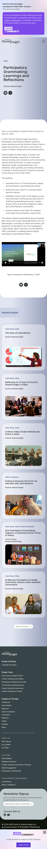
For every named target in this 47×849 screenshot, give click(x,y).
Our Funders (6, 744)
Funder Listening (9, 661)
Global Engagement (9, 768)
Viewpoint (14, 477)
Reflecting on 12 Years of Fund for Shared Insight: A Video (21, 383)
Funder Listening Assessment (12, 688)
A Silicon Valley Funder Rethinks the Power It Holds (22, 432)
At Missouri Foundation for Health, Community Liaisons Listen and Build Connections (22, 582)
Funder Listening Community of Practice (16, 765)
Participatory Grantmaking (11, 771)
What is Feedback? (9, 785)
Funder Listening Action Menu (12, 679)
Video (5, 61)
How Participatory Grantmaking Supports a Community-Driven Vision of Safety (23, 532)
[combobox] (27, 39)
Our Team (5, 748)
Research (5, 718)
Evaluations (6, 715)
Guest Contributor (27, 526)
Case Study (9, 329)
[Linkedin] (4, 815)
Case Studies (6, 705)
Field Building (6, 758)
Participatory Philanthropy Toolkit (26, 274)
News (4, 727)
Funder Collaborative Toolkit (12, 691)
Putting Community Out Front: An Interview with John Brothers (21, 482)
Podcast (5, 724)
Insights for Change (10, 699)
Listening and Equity (9, 665)
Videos (4, 721)
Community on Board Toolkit (12, 676)
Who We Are (6, 741)
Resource (5, 708)
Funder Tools (7, 672)
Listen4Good (6, 782)
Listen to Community (12, 20)
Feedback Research (9, 761)
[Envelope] (8, 815)
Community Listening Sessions (13, 685)
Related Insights (10, 312)
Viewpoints (6, 702)
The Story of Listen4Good (17, 333)
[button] (5, 93)
